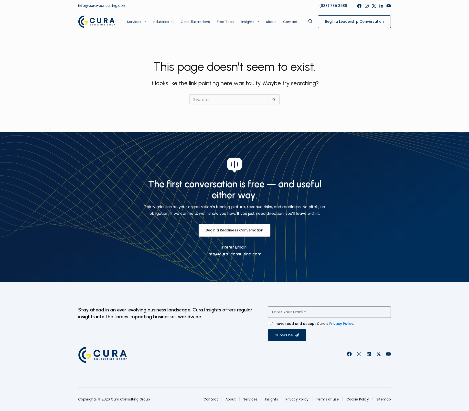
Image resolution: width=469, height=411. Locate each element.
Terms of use (327, 399)
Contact (210, 399)
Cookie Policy (357, 399)
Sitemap (383, 399)
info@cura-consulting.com (103, 5)
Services (250, 399)
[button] (143, 22)
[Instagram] (366, 6)
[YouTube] (388, 6)
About (230, 399)
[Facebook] (359, 6)
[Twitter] (374, 6)
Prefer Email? (234, 247)
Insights (271, 399)
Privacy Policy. (341, 323)
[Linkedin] (381, 6)
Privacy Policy (297, 399)
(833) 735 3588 (333, 5)
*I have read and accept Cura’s (313, 323)
